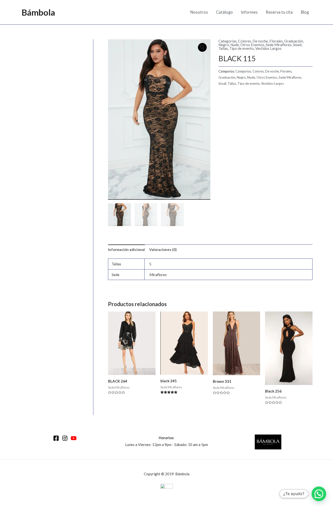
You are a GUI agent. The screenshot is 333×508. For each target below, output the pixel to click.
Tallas (223, 48)
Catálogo (224, 12)
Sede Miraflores (279, 44)
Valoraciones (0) (163, 249)
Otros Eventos (252, 44)
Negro (223, 44)
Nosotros (199, 12)
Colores (244, 41)
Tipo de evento (241, 48)
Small (297, 44)
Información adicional (126, 249)
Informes (249, 12)
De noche (260, 41)
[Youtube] (74, 438)
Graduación (293, 41)
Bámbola (38, 12)
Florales (276, 41)
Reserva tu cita (279, 12)
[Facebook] (56, 438)
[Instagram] (65, 438)
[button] (319, 494)
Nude (234, 44)
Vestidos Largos (268, 48)
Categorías (227, 41)
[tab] (126, 249)
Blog (305, 12)
